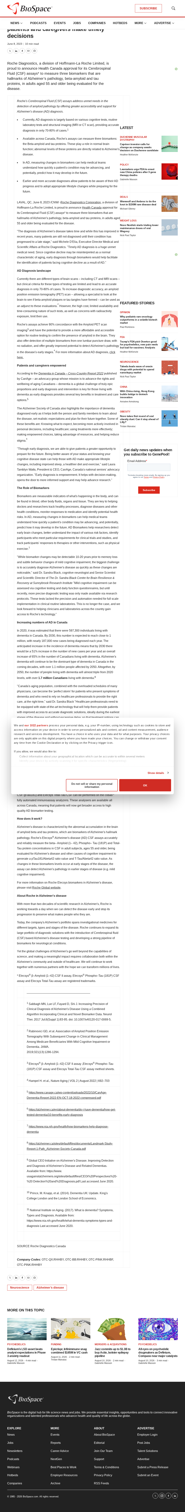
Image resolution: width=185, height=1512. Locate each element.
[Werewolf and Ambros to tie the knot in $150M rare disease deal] (170, 204)
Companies (97, 23)
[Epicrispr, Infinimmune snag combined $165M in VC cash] (70, 1329)
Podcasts (38, 23)
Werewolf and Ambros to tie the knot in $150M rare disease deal (138, 203)
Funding (56, 1344)
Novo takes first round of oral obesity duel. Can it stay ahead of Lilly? (139, 419)
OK (145, 785)
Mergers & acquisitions (111, 1344)
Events (60, 23)
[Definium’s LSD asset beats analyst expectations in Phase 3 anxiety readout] (27, 1329)
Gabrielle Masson (16, 1363)
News (14, 23)
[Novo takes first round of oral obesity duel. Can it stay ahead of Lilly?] (170, 418)
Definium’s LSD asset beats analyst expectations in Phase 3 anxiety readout (26, 1353)
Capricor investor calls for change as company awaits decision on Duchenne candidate (139, 147)
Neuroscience (19, 1287)
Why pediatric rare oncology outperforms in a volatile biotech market (138, 319)
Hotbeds (120, 23)
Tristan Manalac (59, 1359)
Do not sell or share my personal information (91, 785)
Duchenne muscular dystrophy (133, 138)
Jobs (77, 23)
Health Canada (92, 207)
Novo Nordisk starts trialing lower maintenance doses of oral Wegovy (139, 228)
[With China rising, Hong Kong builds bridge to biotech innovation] (170, 394)
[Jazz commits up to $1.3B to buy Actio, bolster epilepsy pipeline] (114, 1329)
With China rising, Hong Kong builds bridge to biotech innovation (137, 394)
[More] (21, 23)
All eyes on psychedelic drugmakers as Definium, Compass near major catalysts (157, 1353)
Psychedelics (16, 1344)
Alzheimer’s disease (50, 1287)
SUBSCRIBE (148, 8)
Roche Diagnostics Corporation (81, 202)
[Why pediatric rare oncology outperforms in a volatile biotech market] (170, 319)
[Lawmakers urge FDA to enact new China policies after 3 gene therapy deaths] (170, 171)
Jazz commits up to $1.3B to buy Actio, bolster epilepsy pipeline (113, 1353)
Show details (156, 772)
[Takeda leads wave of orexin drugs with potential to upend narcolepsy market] (170, 369)
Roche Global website (46, 887)
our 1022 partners (36, 725)
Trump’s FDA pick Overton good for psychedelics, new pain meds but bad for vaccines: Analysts (139, 344)
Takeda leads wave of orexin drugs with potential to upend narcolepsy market (137, 369)
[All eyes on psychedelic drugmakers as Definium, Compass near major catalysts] (158, 1329)
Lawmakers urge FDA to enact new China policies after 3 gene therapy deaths (138, 172)
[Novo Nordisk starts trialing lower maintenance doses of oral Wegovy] (170, 227)
